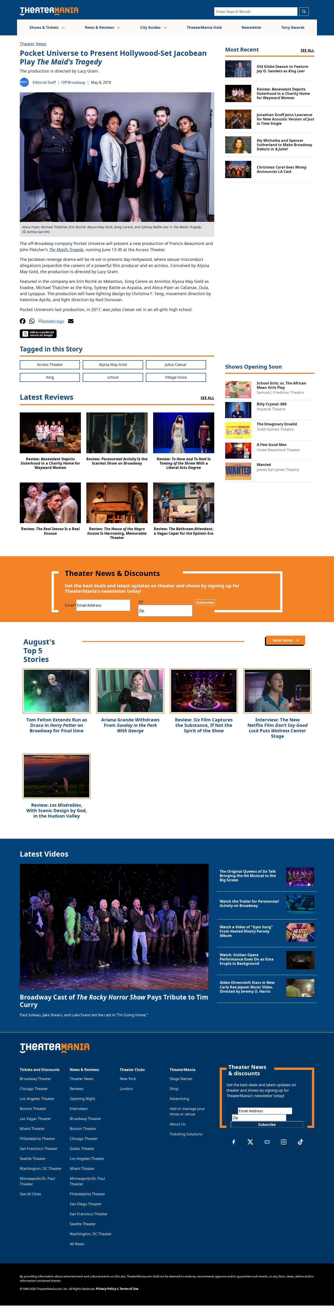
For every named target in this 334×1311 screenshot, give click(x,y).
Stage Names (181, 1078)
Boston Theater (33, 1108)
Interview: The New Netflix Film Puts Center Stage (277, 728)
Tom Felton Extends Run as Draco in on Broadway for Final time (56, 725)
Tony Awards (292, 27)
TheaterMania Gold (204, 27)
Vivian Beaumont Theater (278, 449)
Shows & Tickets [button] (45, 27)
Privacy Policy (106, 1289)
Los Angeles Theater (37, 1098)
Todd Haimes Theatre (275, 429)
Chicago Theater (34, 1088)
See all (307, 50)
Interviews (79, 1108)
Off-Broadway (73, 82)
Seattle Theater (33, 1158)
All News (77, 1243)
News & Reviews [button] (100, 27)
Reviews (77, 1088)
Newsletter (252, 27)
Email (70, 605)
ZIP (141, 602)
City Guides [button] (151, 27)
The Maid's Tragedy (66, 249)
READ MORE (283, 640)
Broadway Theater (35, 1078)
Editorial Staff (44, 82)
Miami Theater (32, 1128)
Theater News (33, 44)
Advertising (179, 1098)
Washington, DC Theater (41, 1168)
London (126, 1088)
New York (128, 1078)
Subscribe (205, 602)
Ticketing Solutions (186, 1134)
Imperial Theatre (271, 409)
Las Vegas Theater (35, 1118)
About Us (178, 1124)
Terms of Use (129, 1289)
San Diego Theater (86, 1203)
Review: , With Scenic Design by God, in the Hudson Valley (56, 810)
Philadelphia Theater (37, 1138)
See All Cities (30, 1193)
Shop (174, 1088)
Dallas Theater (82, 1148)
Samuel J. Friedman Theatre (280, 392)
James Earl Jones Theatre (278, 469)
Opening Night (82, 1098)
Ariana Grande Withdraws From (130, 725)
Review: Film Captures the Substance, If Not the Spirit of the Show (204, 725)
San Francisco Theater (39, 1148)
